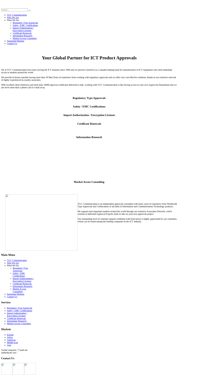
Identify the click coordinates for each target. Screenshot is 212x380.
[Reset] (29, 10)
